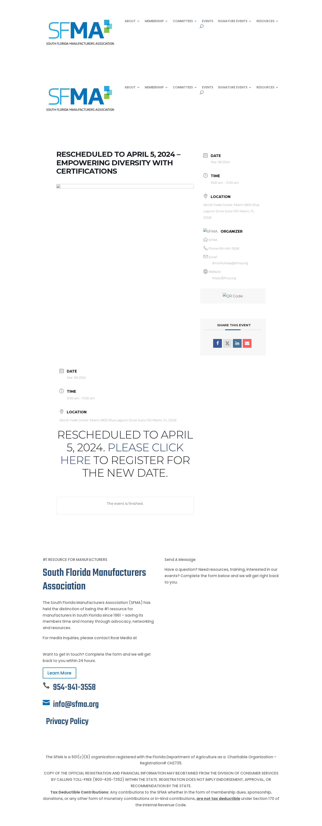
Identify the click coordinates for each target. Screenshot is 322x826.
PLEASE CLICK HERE (122, 454)
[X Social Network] (227, 343)
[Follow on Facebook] (46, 736)
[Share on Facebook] (217, 343)
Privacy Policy (67, 721)
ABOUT (130, 21)
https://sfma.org (224, 278)
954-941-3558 (229, 248)
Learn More (59, 673)
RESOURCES (265, 21)
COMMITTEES (183, 21)
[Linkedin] (237, 343)
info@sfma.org (76, 704)
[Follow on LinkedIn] (54, 736)
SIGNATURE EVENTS (232, 21)
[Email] (247, 343)
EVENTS (207, 21)
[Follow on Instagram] (63, 736)
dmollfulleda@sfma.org (230, 263)
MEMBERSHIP (154, 21)
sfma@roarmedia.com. (65, 644)
